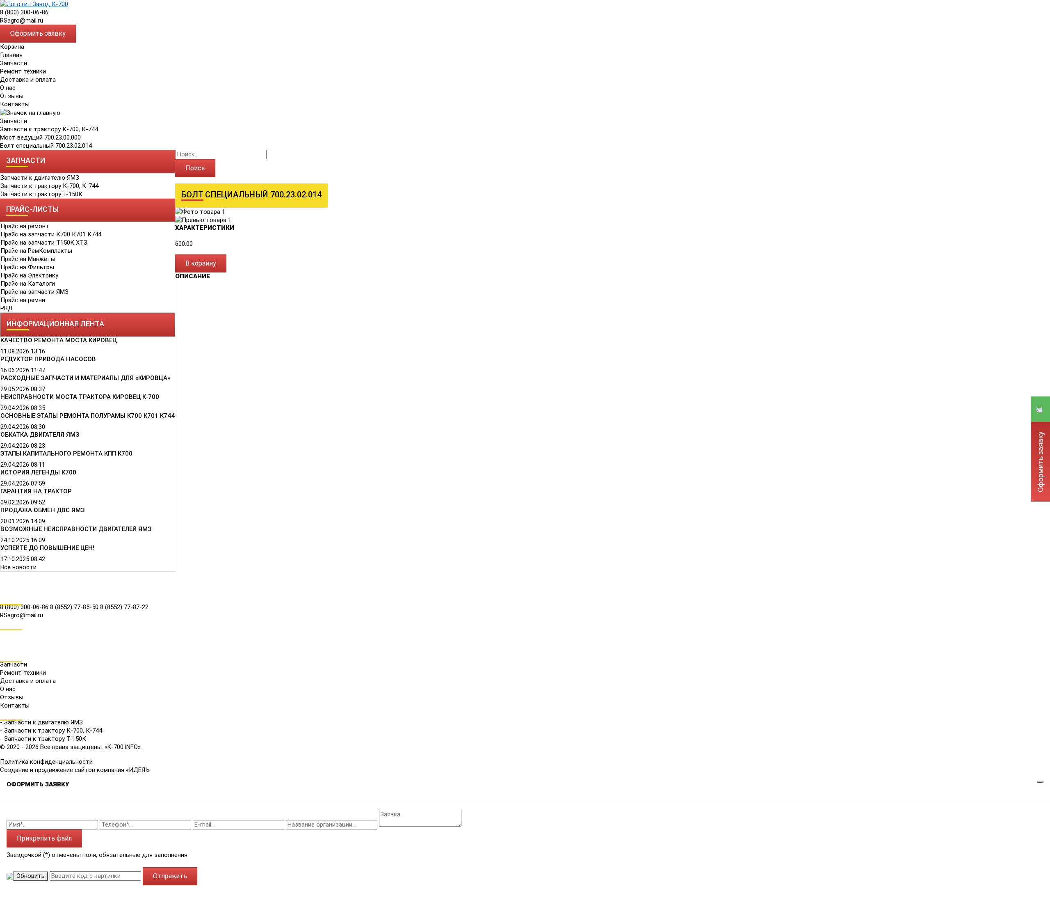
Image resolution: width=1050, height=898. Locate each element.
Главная (11, 55)
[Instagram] (5, 645)
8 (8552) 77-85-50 (75, 607)
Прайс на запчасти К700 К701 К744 (50, 234)
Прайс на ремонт (24, 226)
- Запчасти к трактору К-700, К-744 (51, 730)
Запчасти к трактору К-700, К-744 (49, 129)
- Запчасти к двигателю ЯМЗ (41, 722)
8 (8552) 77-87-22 (124, 607)
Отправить (170, 876)
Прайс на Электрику (29, 275)
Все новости (18, 567)
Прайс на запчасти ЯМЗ (34, 292)
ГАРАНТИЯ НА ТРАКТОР (36, 491)
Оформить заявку (38, 33)
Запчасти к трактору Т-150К (41, 194)
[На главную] (34, 3)
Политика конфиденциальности (46, 761)
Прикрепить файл (44, 838)
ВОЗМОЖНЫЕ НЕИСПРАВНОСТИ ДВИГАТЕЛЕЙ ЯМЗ (76, 529)
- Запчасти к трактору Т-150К (43, 738)
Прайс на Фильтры (27, 267)
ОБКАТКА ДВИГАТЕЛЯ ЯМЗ (40, 434)
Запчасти (13, 121)
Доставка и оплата (28, 79)
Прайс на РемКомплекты (36, 250)
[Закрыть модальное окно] (1040, 782)
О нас (8, 88)
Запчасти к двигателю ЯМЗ (39, 177)
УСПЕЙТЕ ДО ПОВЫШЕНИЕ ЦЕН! (47, 548)
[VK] (5, 634)
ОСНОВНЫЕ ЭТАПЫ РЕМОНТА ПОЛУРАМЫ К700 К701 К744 (87, 415)
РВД (6, 308)
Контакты (15, 104)
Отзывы (11, 96)
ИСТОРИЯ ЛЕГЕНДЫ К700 (38, 472)
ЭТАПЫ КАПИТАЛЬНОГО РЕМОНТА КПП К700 (66, 453)
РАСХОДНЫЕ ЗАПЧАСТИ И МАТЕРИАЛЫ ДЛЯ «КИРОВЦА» (85, 378)
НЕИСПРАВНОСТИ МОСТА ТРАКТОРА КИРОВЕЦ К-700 (79, 397)
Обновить (30, 876)
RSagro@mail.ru (21, 20)
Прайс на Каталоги (27, 283)
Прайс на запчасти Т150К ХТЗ (43, 242)
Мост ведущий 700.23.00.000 (40, 137)
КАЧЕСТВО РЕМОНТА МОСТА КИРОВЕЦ (58, 340)
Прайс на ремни (22, 300)
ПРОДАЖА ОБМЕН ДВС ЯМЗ (42, 510)
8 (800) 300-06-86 (24, 12)
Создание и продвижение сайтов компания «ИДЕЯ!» (75, 770)
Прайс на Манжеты (27, 259)
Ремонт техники (23, 71)
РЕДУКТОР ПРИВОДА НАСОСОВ (48, 359)
